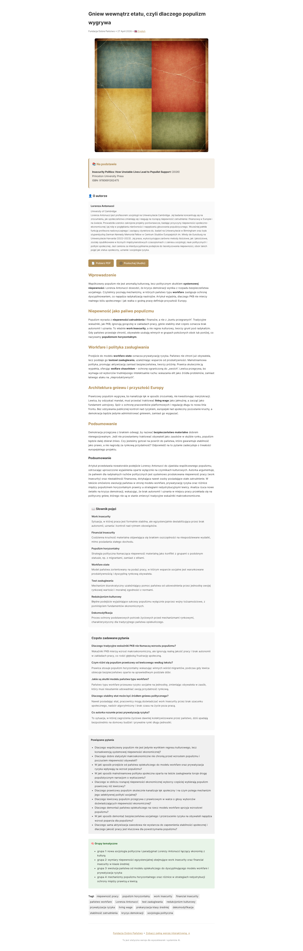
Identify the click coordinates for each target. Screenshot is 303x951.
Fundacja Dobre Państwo (128, 933)
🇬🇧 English (140, 31)
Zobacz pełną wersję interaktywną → (168, 933)
